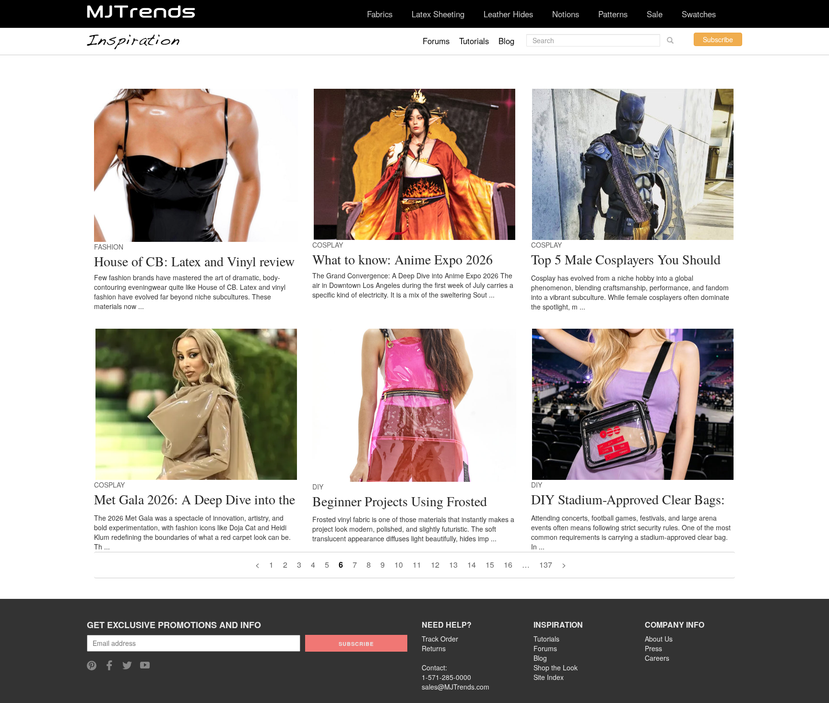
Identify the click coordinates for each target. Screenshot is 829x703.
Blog (506, 41)
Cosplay (327, 245)
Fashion (108, 246)
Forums (436, 41)
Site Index (548, 677)
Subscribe (718, 39)
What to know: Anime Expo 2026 (402, 259)
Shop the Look (555, 667)
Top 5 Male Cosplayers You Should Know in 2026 (626, 260)
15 (490, 564)
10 (398, 564)
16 (508, 564)
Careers (657, 658)
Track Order (440, 638)
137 (545, 564)
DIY (317, 486)
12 (435, 564)
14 (471, 564)
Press (653, 648)
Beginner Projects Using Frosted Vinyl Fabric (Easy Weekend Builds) (410, 502)
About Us (659, 638)
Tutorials (474, 41)
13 (453, 564)
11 (417, 564)
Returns (434, 648)
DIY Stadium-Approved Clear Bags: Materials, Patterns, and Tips (628, 500)
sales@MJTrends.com (455, 686)
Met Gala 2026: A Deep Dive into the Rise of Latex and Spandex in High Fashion (194, 500)
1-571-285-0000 (446, 677)
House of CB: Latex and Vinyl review (194, 261)
